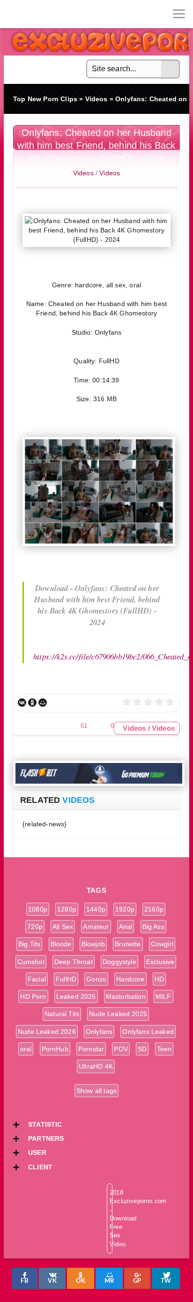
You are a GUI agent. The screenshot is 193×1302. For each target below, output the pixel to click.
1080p (37, 909)
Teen (164, 1049)
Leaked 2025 (76, 996)
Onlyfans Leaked (148, 1031)
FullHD (66, 979)
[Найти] (170, 69)
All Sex (62, 926)
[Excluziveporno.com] (14, 14)
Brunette (128, 944)
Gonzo (96, 979)
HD (159, 979)
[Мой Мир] (42, 702)
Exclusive (160, 961)
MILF (163, 996)
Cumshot (31, 961)
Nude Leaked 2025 (118, 1014)
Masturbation (126, 996)
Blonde (61, 944)
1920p (124, 909)
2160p (153, 909)
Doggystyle (119, 961)
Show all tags (96, 1090)
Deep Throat (73, 961)
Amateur (96, 926)
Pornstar (91, 1049)
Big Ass (153, 926)
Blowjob (93, 944)
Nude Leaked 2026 (47, 1031)
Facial (37, 979)
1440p (95, 909)
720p (35, 926)
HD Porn (33, 996)
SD (142, 1049)
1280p (66, 909)
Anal (126, 926)
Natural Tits (62, 1014)
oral (26, 1049)
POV (121, 1049)
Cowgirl (162, 944)
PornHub (55, 1049)
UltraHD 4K (96, 1066)
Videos (83, 173)
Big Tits (29, 944)
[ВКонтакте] (22, 702)
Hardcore (130, 979)
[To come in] (42, 14)
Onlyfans (99, 1031)
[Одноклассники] (32, 702)
